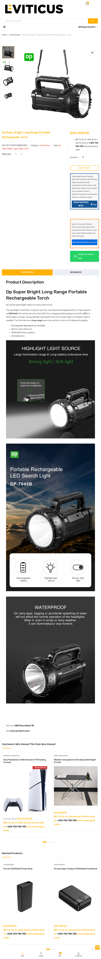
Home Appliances (61, 756)
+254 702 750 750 (16, 826)
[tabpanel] (25, 796)
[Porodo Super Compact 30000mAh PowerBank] (76, 897)
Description (27, 272)
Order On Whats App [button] (86, 256)
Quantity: (74, 157)
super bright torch (21, 149)
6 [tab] (57, 842)
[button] (87, 4)
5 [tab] (55, 842)
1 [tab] (45, 842)
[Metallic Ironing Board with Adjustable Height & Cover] (76, 786)
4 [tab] (53, 842)
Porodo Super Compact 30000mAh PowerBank (75, 869)
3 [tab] (50, 842)
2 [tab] (48, 842)
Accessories (15, 35)
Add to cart (84, 168)
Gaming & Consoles (11, 756)
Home (4, 35)
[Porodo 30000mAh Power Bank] (25, 897)
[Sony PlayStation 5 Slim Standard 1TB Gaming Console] (25, 789)
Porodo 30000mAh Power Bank (17, 869)
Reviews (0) (76, 272)
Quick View (25, 808)
